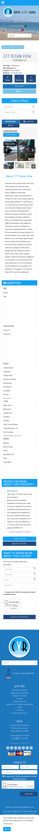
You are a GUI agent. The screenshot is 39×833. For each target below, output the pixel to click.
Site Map (19, 699)
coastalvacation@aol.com (19, 743)
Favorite (20, 86)
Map (11, 125)
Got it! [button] (7, 829)
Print (20, 91)
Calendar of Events (19, 696)
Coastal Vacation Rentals (19, 12)
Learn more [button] (7, 823)
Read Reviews (11, 135)
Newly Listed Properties (19, 693)
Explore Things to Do (19, 713)
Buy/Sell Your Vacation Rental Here (19, 704)
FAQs (19, 707)
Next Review (20, 539)
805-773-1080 (22, 738)
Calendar (29, 121)
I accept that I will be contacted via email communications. (19, 593)
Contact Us (19, 710)
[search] (29, 36)
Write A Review (20, 544)
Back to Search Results (13, 47)
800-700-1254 (21, 21)
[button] (9, 143)
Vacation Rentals (19, 701)
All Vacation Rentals (19, 690)
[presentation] (6, 150)
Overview (11, 121)
